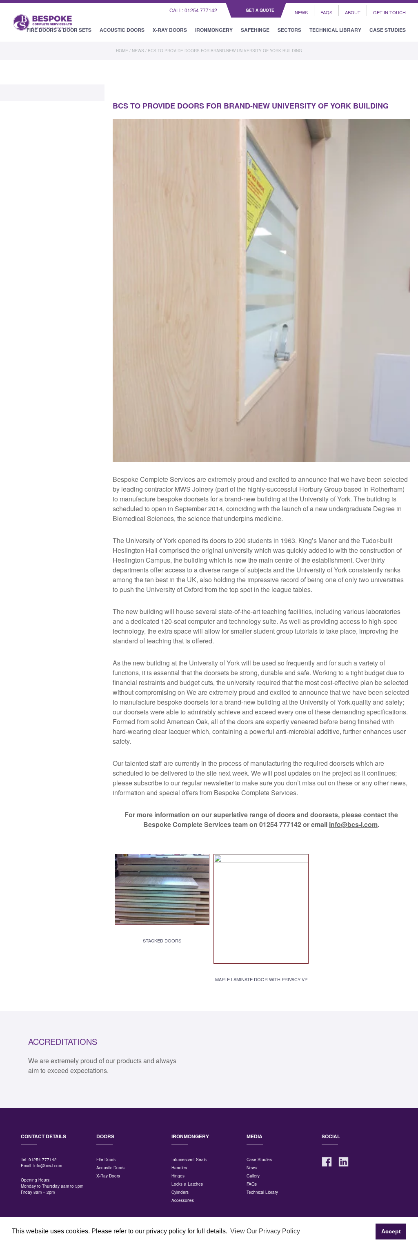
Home (122, 50)
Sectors (289, 29)
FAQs (326, 12)
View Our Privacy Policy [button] (265, 1231)
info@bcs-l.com (47, 1165)
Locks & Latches (187, 1184)
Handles (179, 1168)
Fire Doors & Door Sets (59, 29)
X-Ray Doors (170, 29)
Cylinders (180, 1192)
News (301, 12)
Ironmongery (214, 29)
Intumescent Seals (189, 1159)
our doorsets (131, 711)
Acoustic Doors (122, 29)
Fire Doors (106, 1159)
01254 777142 (43, 1159)
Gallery (253, 1176)
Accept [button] (391, 1231)
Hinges (178, 1176)
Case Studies (387, 29)
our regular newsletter (202, 782)
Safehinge (255, 29)
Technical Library (335, 29)
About (352, 12)
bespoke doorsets (183, 498)
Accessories (182, 1200)
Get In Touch (389, 12)
